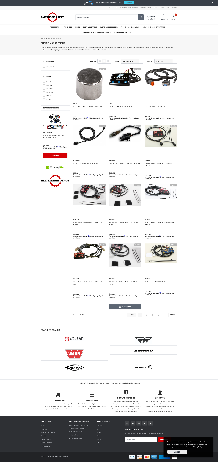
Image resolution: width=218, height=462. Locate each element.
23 (164, 315)
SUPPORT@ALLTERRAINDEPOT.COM (129, 7)
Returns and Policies (122, 32)
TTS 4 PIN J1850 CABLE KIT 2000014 (156, 106)
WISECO (147, 160)
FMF (98, 443)
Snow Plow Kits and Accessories (97, 32)
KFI (98, 429)
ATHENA (49, 85)
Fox (98, 436)
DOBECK (49, 96)
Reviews (174, 7)
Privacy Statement (46, 443)
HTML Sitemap (45, 446)
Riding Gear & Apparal (130, 27)
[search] (141, 17)
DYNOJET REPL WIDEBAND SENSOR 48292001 (124, 163)
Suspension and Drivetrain (154, 27)
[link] (55, 120)
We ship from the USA (76, 431)
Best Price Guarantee (75, 438)
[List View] (100, 61)
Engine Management (54, 38)
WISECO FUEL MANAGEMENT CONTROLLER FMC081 (87, 224)
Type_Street (50, 67)
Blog (168, 7)
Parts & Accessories (109, 27)
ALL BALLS (49, 82)
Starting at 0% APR (114, 3)
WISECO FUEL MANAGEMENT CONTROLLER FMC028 (123, 224)
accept (177, 452)
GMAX (99, 439)
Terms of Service (46, 439)
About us (44, 429)
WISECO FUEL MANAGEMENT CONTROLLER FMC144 (159, 164)
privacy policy (197, 447)
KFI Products (47, 132)
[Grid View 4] (108, 61)
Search (43, 426)
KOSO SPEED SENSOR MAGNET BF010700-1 (87, 106)
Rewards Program (145, 7)
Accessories (55, 27)
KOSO (75, 103)
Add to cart (55, 155)
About (155, 7)
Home (43, 38)
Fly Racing (100, 426)
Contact (162, 7)
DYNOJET (76, 160)
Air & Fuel (68, 27)
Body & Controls (90, 27)
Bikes (77, 27)
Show (117, 61)
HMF (110, 103)
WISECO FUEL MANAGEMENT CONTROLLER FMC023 (159, 224)
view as (93, 61)
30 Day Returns (73, 435)
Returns (43, 436)
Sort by (150, 61)
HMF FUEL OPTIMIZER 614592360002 (121, 106)
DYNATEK (49, 99)
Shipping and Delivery (48, 432)
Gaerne (99, 432)
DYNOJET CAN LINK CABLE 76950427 (85, 163)
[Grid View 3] (104, 61)
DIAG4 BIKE (50, 92)
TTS (146, 103)
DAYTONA (49, 89)
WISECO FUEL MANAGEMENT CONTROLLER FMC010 (123, 283)
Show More (126, 307)
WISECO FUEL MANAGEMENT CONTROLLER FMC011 (87, 283)
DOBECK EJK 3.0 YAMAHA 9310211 (156, 282)
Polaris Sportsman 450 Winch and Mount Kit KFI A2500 (53, 136)
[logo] (52, 17)
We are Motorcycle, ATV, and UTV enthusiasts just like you (79, 427)
